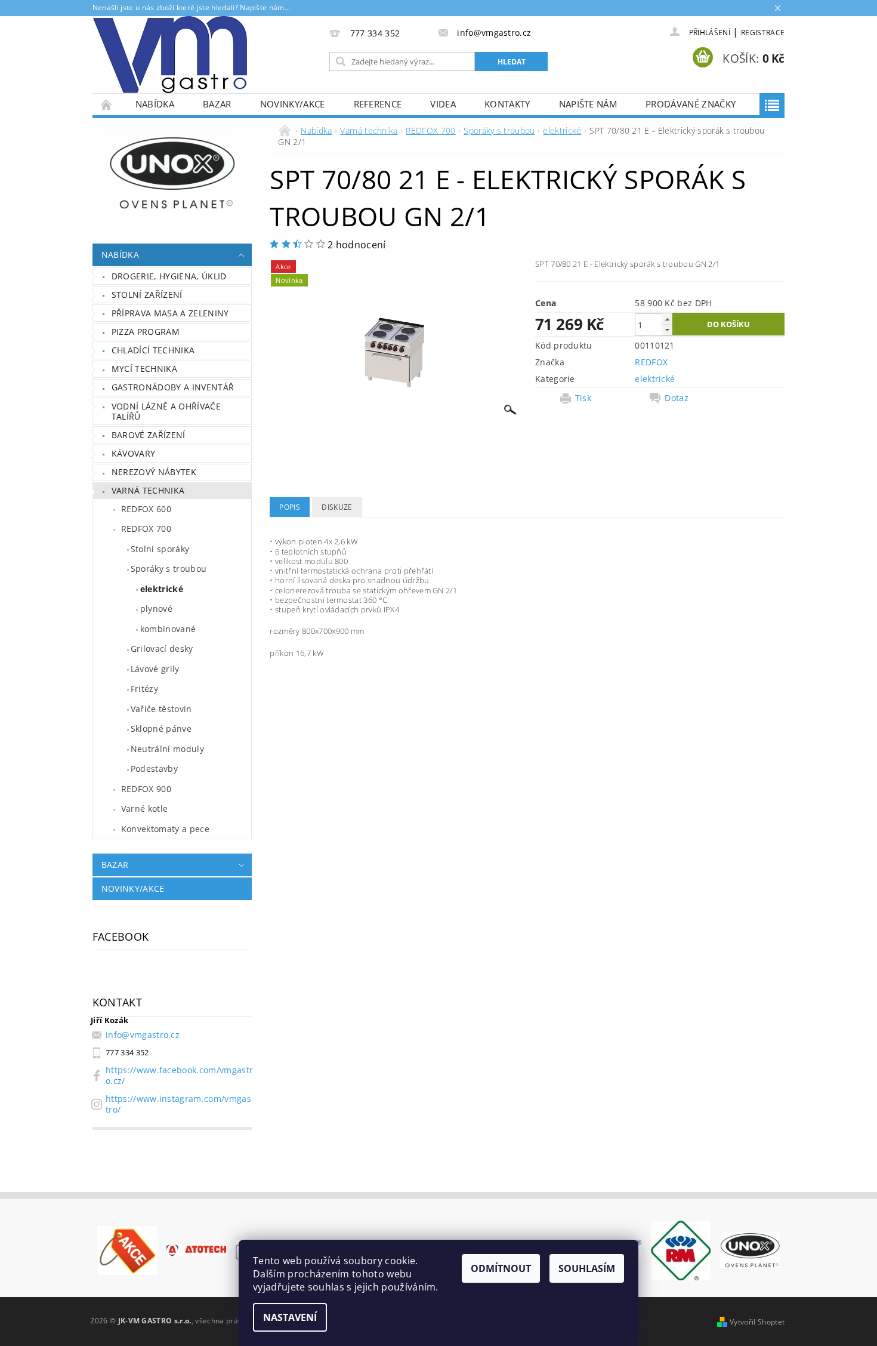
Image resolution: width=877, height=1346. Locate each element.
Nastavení (290, 1317)
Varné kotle (144, 808)
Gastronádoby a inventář (173, 387)
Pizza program (146, 331)
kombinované (168, 629)
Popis (289, 507)
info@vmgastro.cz (143, 1034)
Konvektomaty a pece (165, 828)
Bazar (217, 104)
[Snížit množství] (667, 329)
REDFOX (651, 362)
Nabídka (154, 104)
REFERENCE (378, 104)
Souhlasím (586, 1268)
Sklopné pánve (161, 728)
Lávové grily (155, 668)
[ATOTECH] (196, 1249)
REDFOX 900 (146, 788)
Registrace (763, 32)
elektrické (161, 589)
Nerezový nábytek (154, 472)
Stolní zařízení (147, 294)
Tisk (583, 398)
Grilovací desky (162, 648)
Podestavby (154, 768)
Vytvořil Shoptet (757, 1322)
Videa (443, 104)
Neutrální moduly (167, 748)
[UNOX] (750, 1249)
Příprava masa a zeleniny (170, 313)
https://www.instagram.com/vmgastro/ (178, 1104)
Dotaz (676, 398)
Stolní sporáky (160, 549)
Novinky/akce (292, 104)
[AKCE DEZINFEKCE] (127, 1249)
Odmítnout (501, 1268)
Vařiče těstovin (161, 708)
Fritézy (144, 688)
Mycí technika (144, 368)
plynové (156, 608)
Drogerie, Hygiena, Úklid (169, 276)
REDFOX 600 (146, 509)
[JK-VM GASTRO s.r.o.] (170, 54)
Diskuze (337, 507)
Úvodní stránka (106, 104)
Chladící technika (153, 350)
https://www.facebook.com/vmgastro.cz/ (179, 1075)
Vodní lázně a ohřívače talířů (166, 412)
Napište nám (588, 104)
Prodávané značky (691, 104)
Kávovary (134, 453)
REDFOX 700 (146, 528)
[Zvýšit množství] (667, 319)
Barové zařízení (149, 435)
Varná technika (148, 490)
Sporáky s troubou (168, 568)
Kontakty (507, 104)
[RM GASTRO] (681, 1249)
